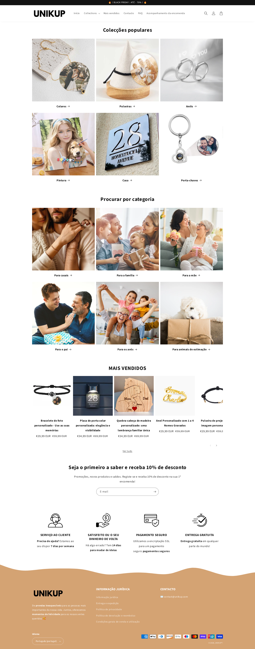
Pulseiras (125, 106)
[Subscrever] (155, 492)
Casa (125, 180)
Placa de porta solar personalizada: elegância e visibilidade (93, 425)
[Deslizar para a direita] (216, 446)
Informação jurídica (107, 597)
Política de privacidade (109, 609)
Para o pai (61, 349)
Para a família (125, 275)
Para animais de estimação (189, 349)
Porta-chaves (189, 180)
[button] (91, 13)
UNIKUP (218, 643)
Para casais (61, 275)
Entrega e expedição (107, 603)
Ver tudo (127, 451)
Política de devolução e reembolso (115, 615)
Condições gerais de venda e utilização (118, 622)
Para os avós (125, 349)
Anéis (189, 106)
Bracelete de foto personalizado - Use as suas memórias (52, 425)
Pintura (61, 180)
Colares (61, 106)
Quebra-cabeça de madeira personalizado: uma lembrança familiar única (134, 425)
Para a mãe (189, 275)
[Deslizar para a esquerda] (210, 446)
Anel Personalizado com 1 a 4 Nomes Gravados (175, 423)
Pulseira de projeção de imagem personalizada (216, 423)
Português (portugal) (46, 641)
